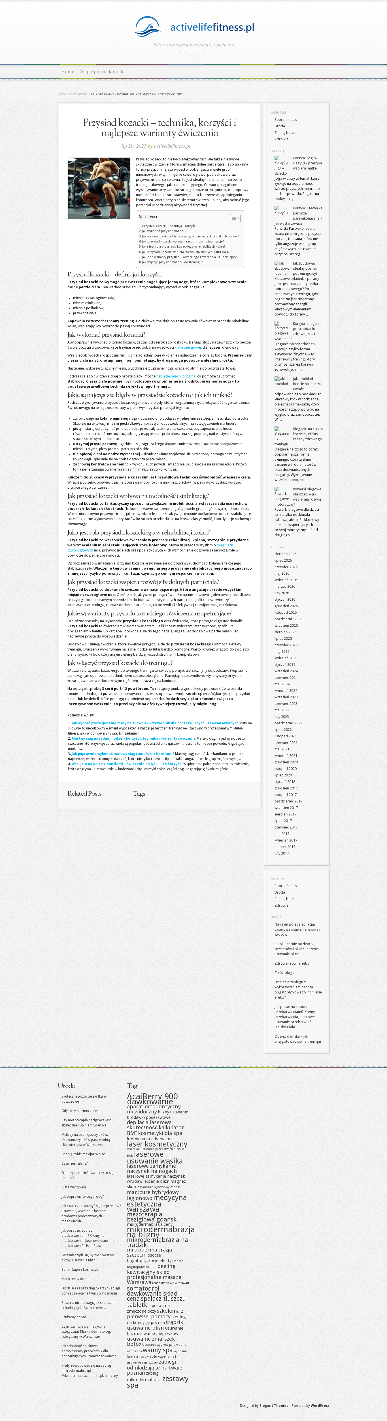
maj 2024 (282, 684)
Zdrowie (281, 139)
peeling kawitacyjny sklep (151, 1269)
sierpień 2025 (285, 632)
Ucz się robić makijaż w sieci (83, 1154)
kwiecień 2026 (286, 580)
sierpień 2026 (285, 554)
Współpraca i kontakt (102, 71)
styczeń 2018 (285, 782)
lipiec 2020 (283, 775)
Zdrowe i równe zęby (292, 963)
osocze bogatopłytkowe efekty (149, 1258)
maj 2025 (282, 651)
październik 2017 (288, 801)
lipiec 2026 (283, 560)
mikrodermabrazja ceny (150, 1224)
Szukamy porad (73, 1317)
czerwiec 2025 (286, 645)
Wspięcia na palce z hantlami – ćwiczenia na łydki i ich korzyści (127, 764)
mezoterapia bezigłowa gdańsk (152, 1216)
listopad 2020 (286, 769)
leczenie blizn (156, 1181)
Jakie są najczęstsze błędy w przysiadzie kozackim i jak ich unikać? (190, 236)
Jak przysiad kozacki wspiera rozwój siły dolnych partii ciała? (185, 252)
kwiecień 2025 (286, 658)
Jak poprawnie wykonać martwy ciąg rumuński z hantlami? (123, 754)
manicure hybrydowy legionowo (153, 1195)
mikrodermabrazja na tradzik (157, 1242)
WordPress (320, 1406)
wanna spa (134, 1351)
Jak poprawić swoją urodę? (82, 1197)
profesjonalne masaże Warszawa (154, 1279)
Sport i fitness (78, 93)
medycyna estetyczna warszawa (157, 1203)
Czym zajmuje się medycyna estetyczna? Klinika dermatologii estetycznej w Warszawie (86, 1332)
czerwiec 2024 (286, 677)
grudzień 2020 (286, 762)
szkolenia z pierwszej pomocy (155, 1314)
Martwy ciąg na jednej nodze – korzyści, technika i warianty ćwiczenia (134, 738)
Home (67, 71)
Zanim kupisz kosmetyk (79, 1270)
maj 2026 (282, 573)
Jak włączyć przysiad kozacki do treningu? (172, 262)
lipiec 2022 (283, 729)
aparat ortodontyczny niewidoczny (154, 1109)
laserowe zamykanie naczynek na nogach (152, 1168)
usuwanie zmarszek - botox (152, 1341)
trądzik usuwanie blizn (155, 1325)
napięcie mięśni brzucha (175, 376)
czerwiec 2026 (286, 567)
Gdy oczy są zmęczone (79, 1111)
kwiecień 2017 (286, 840)
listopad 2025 (286, 612)
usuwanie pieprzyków (157, 1333)
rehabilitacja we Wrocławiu (170, 1283)
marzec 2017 (285, 847)
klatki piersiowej (188, 347)
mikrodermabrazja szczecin (149, 1252)
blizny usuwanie (173, 1112)
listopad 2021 (286, 736)
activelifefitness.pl (172, 145)
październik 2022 (288, 723)
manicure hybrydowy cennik (160, 1187)
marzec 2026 (285, 586)
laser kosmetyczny (157, 1144)
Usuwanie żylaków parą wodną (164, 1345)
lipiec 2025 (283, 638)
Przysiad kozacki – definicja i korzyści (169, 226)
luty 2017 (282, 853)
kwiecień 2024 (286, 690)
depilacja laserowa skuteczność (149, 1125)
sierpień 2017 (285, 814)
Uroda (280, 126)
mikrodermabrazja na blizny (161, 1232)
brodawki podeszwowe (149, 1117)
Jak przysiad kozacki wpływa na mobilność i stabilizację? (183, 241)
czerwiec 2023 (286, 703)
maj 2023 (282, 710)
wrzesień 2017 (286, 808)
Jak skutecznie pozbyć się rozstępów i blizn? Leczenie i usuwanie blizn (297, 949)
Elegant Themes (274, 1406)
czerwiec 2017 (286, 827)
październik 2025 (288, 619)
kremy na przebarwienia (150, 1138)
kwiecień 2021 (286, 756)
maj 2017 (282, 834)
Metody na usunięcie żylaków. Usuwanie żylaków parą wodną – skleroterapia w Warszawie (87, 1140)
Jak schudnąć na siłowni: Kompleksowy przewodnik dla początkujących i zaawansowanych (88, 1351)
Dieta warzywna (73, 1187)
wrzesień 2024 (286, 671)
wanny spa (158, 1350)
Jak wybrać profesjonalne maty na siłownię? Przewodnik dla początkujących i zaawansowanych (155, 723)
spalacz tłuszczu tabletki (156, 1301)
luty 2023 (282, 716)
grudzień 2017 (286, 788)
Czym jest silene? (74, 1163)
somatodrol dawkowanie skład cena (152, 1293)
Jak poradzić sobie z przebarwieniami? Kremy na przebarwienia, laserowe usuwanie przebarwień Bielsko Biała (297, 1016)
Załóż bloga (284, 973)
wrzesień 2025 (286, 625)
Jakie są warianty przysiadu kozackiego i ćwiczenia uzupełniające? (190, 257)
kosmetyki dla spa (160, 1133)
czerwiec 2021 (286, 742)
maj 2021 (282, 749)
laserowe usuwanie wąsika (155, 1157)
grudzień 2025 (286, 606)
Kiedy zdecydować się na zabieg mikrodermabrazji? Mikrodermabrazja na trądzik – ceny (89, 1371)
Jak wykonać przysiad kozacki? (164, 231)
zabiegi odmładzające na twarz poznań (154, 1367)
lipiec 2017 (283, 821)
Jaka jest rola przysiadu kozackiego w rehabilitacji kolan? (183, 246)
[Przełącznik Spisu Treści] (232, 218)
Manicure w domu (75, 1279)
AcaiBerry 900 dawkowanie (152, 1099)
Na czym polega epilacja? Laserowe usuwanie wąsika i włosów (297, 929)
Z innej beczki (285, 132)
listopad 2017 (286, 795)
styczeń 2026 (285, 599)
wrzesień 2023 (286, 697)
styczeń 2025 (285, 664)
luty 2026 (282, 593)
